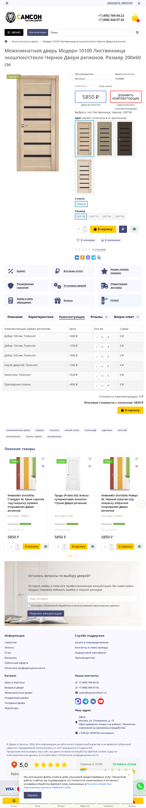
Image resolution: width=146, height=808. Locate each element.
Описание (15, 317)
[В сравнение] (43, 466)
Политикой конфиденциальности (78, 755)
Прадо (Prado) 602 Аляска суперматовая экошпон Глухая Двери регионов (72, 499)
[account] (138, 3)
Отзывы (98, 317)
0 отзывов (99, 249)
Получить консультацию (46, 613)
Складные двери (15, 703)
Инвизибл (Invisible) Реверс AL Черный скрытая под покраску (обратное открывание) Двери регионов (119, 503)
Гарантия (10, 642)
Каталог (10, 676)
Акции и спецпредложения (91, 642)
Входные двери (14, 687)
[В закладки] (43, 458)
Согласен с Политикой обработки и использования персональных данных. (75, 605)
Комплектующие (72, 317)
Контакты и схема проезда (91, 647)
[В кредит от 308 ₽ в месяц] (123, 229)
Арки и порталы (15, 682)
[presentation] (5, 503)
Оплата (9, 647)
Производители (85, 657)
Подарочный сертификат (91, 652)
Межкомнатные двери (25, 41)
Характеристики (40, 317)
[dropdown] (7, 3)
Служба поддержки (89, 636)
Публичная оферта (16, 663)
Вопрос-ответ (126, 317)
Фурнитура (11, 708)
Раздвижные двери (17, 697)
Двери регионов (124, 74)
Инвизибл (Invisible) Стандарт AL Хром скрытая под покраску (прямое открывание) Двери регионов (26, 503)
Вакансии (11, 657)
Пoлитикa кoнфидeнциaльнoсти (25, 668)
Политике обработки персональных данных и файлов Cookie (67, 785)
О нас (8, 652)
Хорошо (33, 795)
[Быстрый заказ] (134, 229)
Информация (15, 636)
